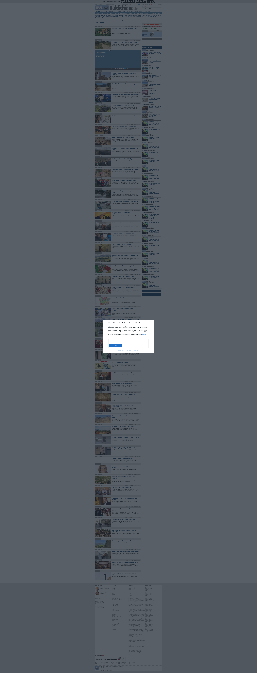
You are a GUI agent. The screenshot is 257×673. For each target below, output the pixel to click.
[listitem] (128, 341)
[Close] (151, 323)
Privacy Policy (136, 350)
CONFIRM (115, 345)
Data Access (128, 350)
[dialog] (128, 336)
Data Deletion (121, 350)
